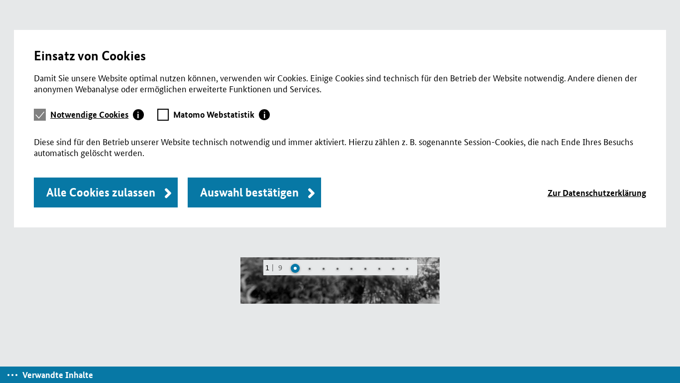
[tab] (97, 115)
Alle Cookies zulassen (100, 192)
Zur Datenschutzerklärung (597, 192)
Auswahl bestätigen (249, 192)
